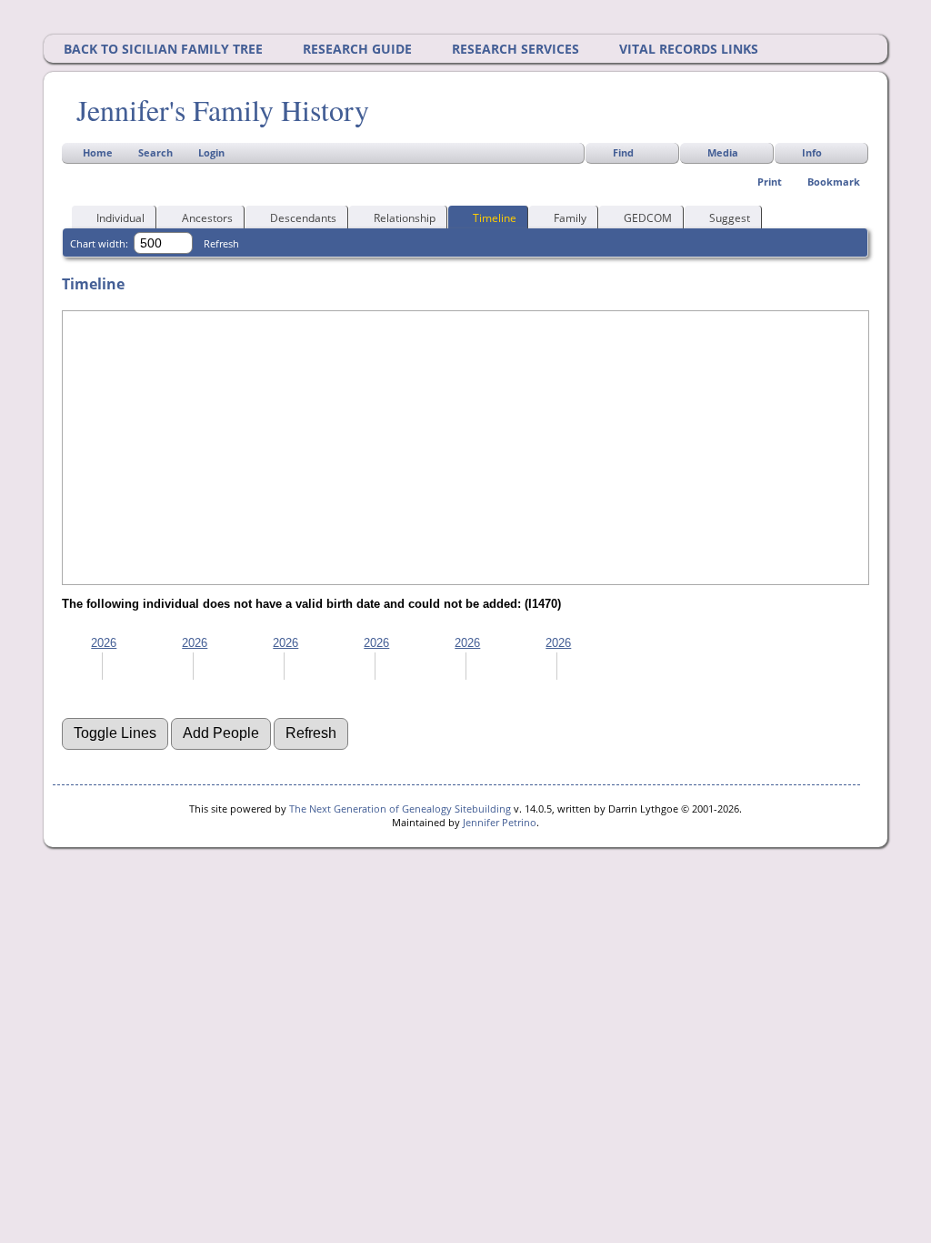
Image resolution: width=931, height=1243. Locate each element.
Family (570, 218)
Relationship (404, 218)
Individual (120, 218)
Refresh (221, 243)
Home (98, 152)
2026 (103, 643)
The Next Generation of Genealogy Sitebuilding (400, 808)
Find (623, 152)
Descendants (303, 218)
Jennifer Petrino (499, 822)
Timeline (494, 218)
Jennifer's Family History (222, 109)
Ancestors (207, 218)
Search (155, 152)
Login (211, 152)
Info (812, 152)
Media (722, 152)
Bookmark (833, 181)
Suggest (729, 218)
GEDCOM (648, 218)
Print (769, 181)
